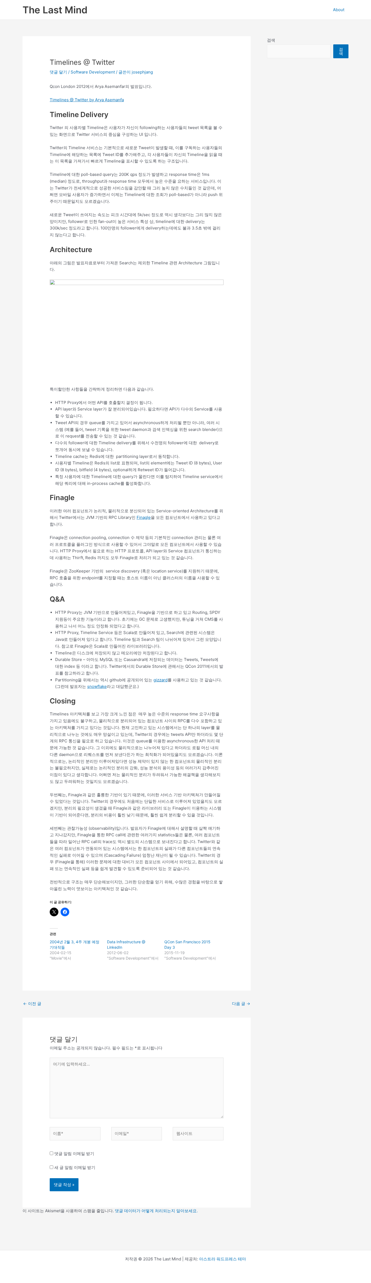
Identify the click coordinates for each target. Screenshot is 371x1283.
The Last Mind (55, 10)
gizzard (160, 679)
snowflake (97, 686)
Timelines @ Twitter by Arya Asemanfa (87, 99)
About (338, 9)
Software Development (93, 72)
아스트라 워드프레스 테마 (222, 1258)
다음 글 (241, 1003)
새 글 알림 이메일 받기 (74, 1167)
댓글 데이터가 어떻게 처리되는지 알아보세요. (156, 1210)
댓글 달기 (58, 72)
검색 (271, 40)
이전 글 (32, 1003)
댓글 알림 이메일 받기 (74, 1153)
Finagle (144, 517)
